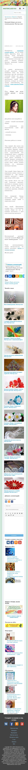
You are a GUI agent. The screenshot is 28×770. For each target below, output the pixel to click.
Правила (14, 741)
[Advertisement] (14, 35)
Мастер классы (14, 735)
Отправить (14, 535)
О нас (14, 739)
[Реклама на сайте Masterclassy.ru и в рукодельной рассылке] (14, 627)
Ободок (7, 282)
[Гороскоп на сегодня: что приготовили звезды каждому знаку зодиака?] (14, 572)
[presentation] (6, 513)
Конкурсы (14, 730)
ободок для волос (14, 282)
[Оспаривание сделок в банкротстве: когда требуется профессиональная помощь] (14, 562)
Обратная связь (14, 728)
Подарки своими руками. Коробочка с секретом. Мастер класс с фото (14, 710)
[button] (6, 513)
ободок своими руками (11, 283)
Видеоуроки (14, 732)
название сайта (9, 8)
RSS (14, 744)
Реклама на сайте (14, 737)
